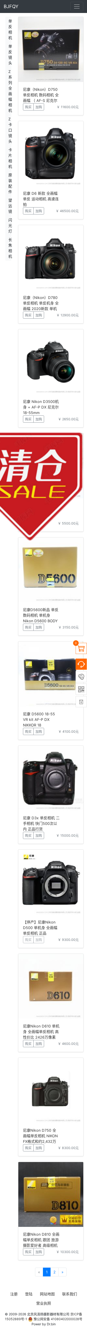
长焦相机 (9, 248)
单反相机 (9, 29)
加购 (38, 107)
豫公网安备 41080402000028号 (57, 1319)
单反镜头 (9, 54)
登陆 (28, 1294)
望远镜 (9, 206)
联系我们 (69, 1294)
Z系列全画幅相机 (9, 91)
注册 (14, 1294)
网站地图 (47, 1294)
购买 (28, 107)
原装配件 (9, 183)
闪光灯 (9, 225)
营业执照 (43, 1303)
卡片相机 (9, 158)
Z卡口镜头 (9, 130)
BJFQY (11, 6)
